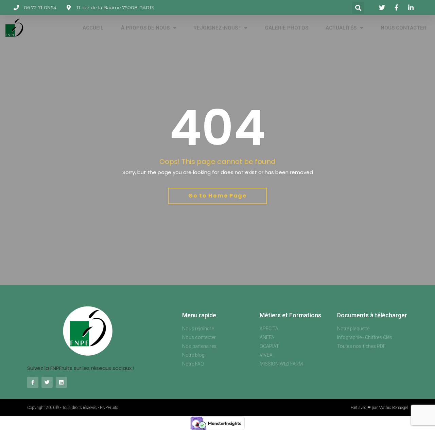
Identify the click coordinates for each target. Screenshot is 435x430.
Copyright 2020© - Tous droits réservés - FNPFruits (72, 407)
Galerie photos (286, 28)
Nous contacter (404, 28)
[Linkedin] (61, 382)
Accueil (93, 28)
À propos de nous (145, 28)
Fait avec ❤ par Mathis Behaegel (379, 407)
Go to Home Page (217, 196)
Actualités (341, 28)
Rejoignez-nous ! (217, 28)
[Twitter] (47, 382)
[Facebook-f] (32, 382)
